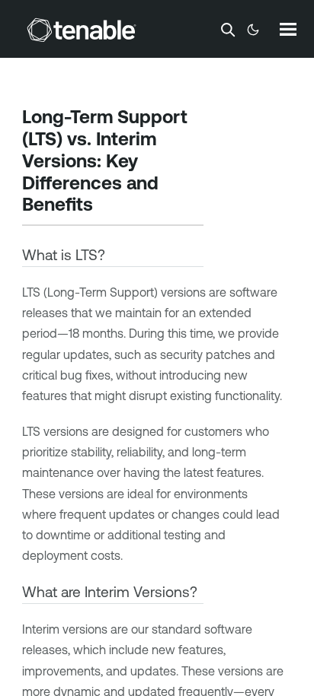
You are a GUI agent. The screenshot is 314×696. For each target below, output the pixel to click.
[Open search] (227, 29)
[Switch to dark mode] (253, 29)
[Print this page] (106, 206)
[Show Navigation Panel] (288, 29)
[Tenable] (81, 29)
